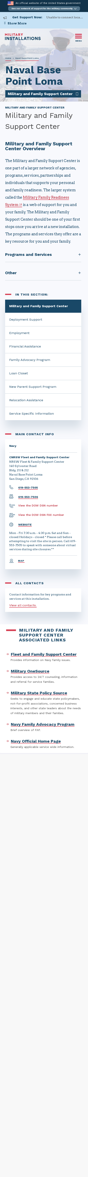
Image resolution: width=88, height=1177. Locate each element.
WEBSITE (25, 524)
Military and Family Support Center (38, 306)
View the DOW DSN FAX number (41, 514)
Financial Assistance (25, 346)
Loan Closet (18, 373)
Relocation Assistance (26, 400)
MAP (21, 560)
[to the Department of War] (11, 3)
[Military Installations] (23, 39)
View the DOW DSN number (38, 505)
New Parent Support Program (32, 387)
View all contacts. (23, 605)
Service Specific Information (31, 413)
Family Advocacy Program (29, 360)
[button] (44, 8)
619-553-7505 (28, 487)
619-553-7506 (28, 497)
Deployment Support (25, 319)
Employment (19, 333)
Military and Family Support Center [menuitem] (40, 94)
